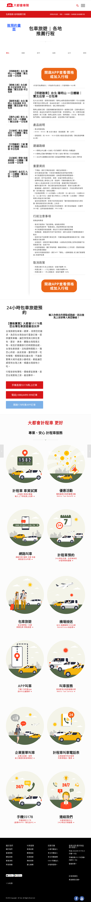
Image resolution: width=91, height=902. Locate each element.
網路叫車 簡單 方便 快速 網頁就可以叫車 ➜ (25, 558)
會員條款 (9, 853)
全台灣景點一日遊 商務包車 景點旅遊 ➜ (24, 626)
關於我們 (9, 849)
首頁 (61, 14)
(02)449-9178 (78, 851)
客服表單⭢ (73, 864)
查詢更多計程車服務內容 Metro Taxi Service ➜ (66, 690)
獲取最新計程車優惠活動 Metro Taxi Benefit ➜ (66, 495)
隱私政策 (9, 857)
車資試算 (30, 849)
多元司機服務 (53, 857)
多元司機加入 (53, 853)
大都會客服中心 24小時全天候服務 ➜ (66, 821)
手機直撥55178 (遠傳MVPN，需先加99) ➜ (25, 821)
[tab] (18, 72)
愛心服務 (30, 864)
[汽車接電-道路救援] (89, 451)
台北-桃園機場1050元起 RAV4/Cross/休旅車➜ (66, 626)
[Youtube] (82, 898)
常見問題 (9, 864)
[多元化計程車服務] (2, 451)
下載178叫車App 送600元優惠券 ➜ (25, 690)
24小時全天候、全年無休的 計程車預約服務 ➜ (66, 559)
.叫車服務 (67, 14)
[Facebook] (76, 898)
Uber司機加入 (53, 861)
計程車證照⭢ (52, 864)
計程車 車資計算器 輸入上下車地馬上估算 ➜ (25, 495)
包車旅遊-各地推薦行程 (16, 14)
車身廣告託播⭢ (74, 880)
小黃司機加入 (53, 849)
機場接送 (30, 853)
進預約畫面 (14, 27)
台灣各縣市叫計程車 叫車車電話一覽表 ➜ (66, 757)
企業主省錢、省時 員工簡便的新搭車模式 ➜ (25, 757)
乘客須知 (9, 861)
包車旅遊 (30, 857)
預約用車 (30, 861)
